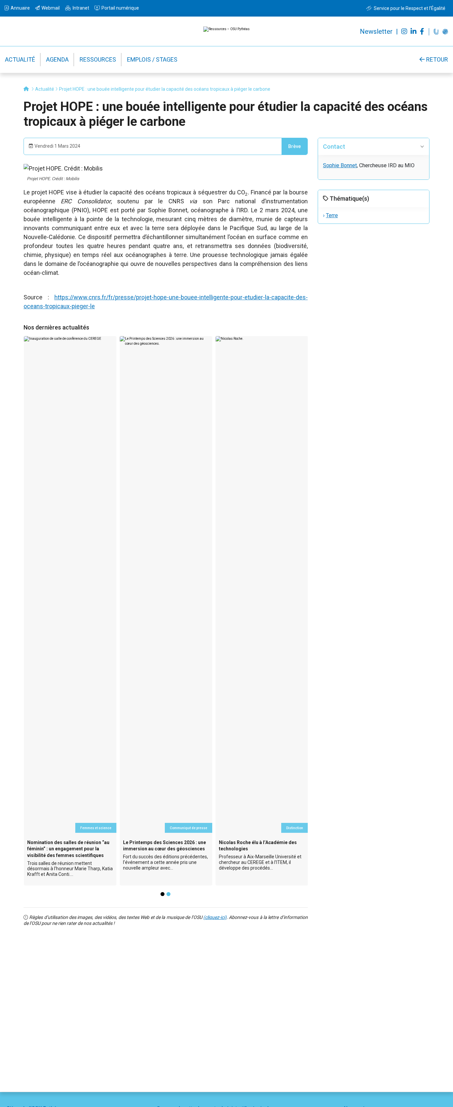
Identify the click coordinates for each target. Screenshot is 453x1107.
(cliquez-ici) (215, 917)
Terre (332, 215)
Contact (334, 146)
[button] (162, 894)
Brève (294, 146)
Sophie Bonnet (340, 165)
